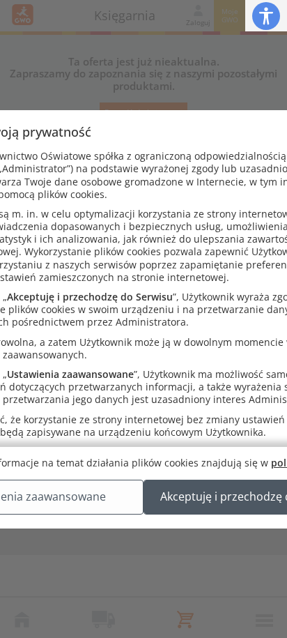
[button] (266, 15)
